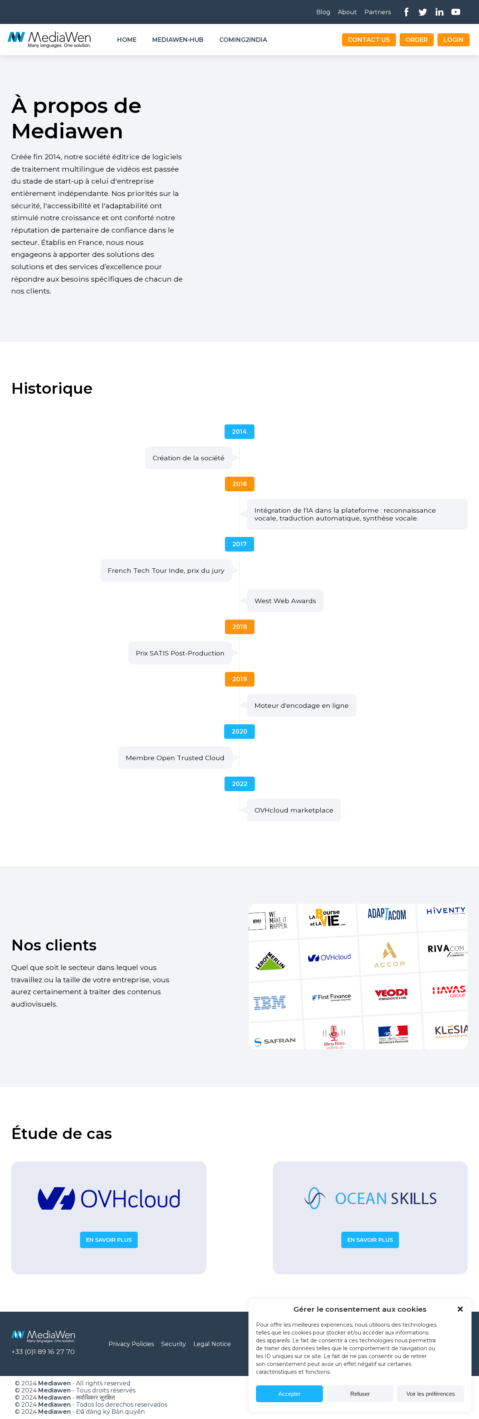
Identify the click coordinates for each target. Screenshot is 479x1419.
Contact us (369, 39)
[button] (460, 1309)
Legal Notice (212, 1344)
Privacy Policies (131, 1344)
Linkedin (439, 11)
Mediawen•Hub (178, 39)
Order (417, 39)
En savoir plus (109, 1240)
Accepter (289, 1394)
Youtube (455, 11)
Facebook (406, 11)
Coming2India (243, 39)
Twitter (422, 11)
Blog (323, 12)
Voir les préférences (430, 1394)
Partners (377, 12)
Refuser (360, 1394)
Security (173, 1344)
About (347, 12)
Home (127, 39)
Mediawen (54, 1383)
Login (453, 39)
